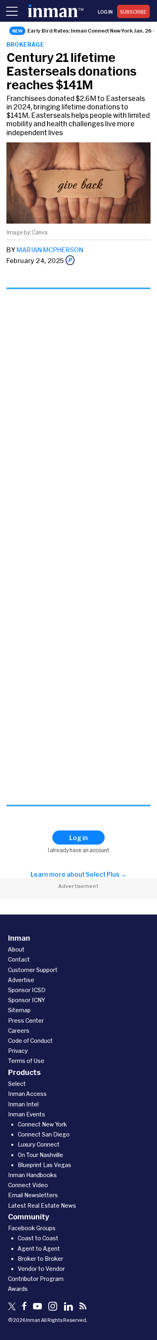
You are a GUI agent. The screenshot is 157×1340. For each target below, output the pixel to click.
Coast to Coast (38, 1238)
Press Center (26, 1020)
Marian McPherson (50, 249)
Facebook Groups (32, 1228)
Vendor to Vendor (41, 1268)
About (16, 949)
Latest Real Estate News (42, 1205)
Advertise (21, 979)
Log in (105, 11)
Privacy (18, 1050)
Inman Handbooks (32, 1174)
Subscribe (133, 11)
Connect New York (42, 1124)
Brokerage (25, 44)
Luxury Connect (39, 1144)
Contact (19, 959)
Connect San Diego (44, 1134)
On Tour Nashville (40, 1154)
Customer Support (33, 969)
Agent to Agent (39, 1248)
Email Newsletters (33, 1195)
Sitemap (19, 1010)
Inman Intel (23, 1104)
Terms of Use (26, 1060)
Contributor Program (36, 1278)
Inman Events (26, 1114)
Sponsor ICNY (26, 1000)
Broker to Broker (40, 1258)
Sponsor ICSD (26, 990)
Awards (18, 1288)
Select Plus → (106, 874)
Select (17, 1083)
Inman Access (27, 1093)
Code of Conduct (30, 1040)
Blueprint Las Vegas (44, 1164)
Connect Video (28, 1185)
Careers (18, 1030)
